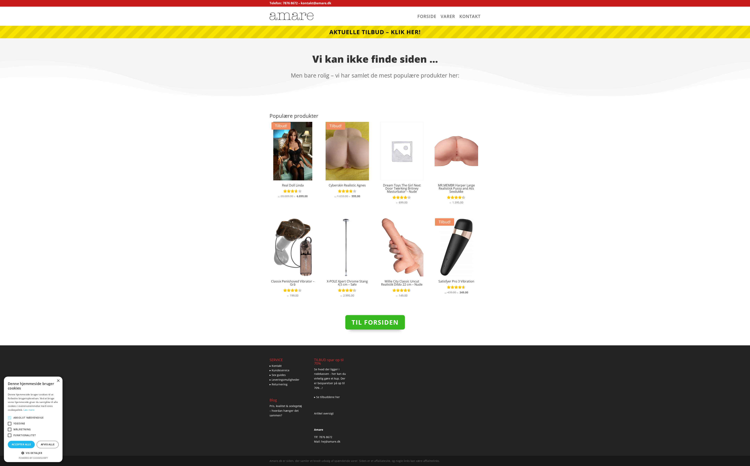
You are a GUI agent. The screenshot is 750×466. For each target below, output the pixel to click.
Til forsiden (375, 322)
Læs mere (29, 410)
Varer (448, 17)
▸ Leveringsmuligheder (284, 379)
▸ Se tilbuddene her (327, 397)
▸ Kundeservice (279, 370)
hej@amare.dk (330, 441)
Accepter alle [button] (21, 444)
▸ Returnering (279, 384)
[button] (33, 453)
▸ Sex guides (278, 375)
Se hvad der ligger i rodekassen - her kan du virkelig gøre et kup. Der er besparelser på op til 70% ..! (330, 378)
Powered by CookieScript (33, 457)
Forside (426, 17)
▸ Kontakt (276, 366)
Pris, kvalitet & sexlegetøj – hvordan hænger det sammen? (286, 410)
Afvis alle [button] (47, 444)
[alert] (33, 419)
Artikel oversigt (324, 413)
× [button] (58, 380)
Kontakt (469, 17)
